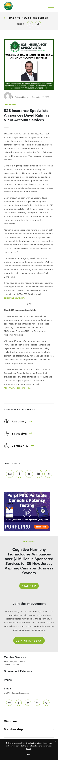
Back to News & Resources (28, 18)
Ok (29, 755)
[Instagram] (48, 474)
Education (19, 433)
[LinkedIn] (39, 474)
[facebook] (18, 703)
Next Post (29, 542)
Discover (10, 721)
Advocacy (19, 421)
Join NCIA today (29, 641)
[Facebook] (19, 474)
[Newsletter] (10, 474)
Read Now (29, 586)
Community (20, 445)
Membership (13, 729)
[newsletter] (9, 703)
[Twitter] (29, 474)
